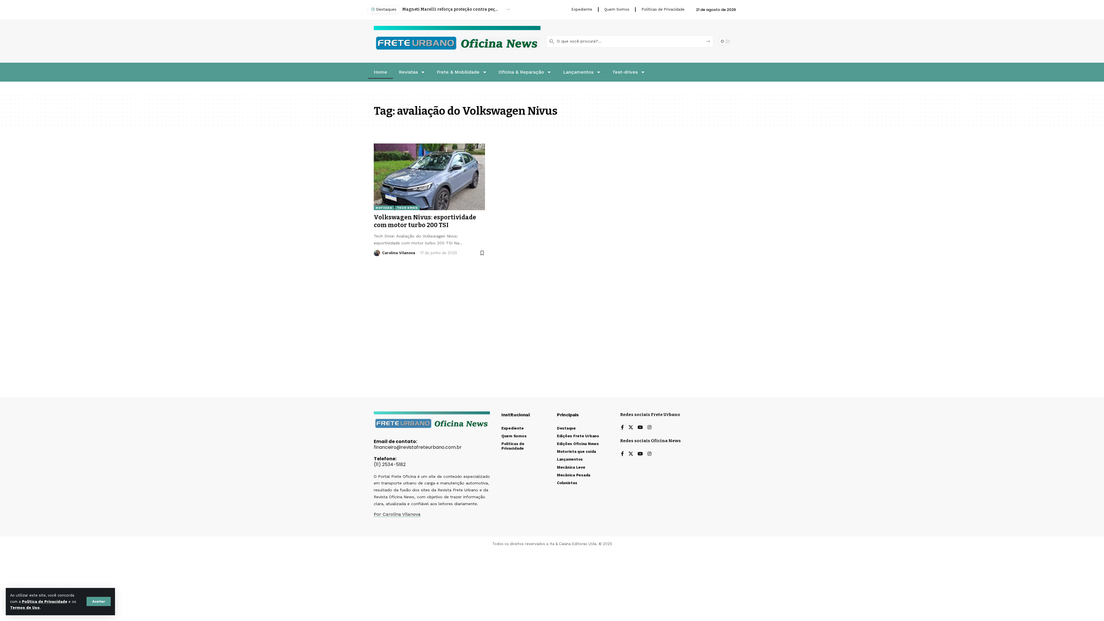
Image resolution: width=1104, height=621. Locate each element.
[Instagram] (649, 427)
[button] (99, 601)
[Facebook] (622, 427)
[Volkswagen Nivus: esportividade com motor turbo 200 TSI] (429, 176)
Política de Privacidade (44, 601)
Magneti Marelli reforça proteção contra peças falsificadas (450, 9)
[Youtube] (640, 427)
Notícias (384, 207)
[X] (631, 427)
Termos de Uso (25, 607)
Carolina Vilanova (398, 253)
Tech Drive (407, 207)
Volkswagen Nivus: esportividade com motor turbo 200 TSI (425, 221)
